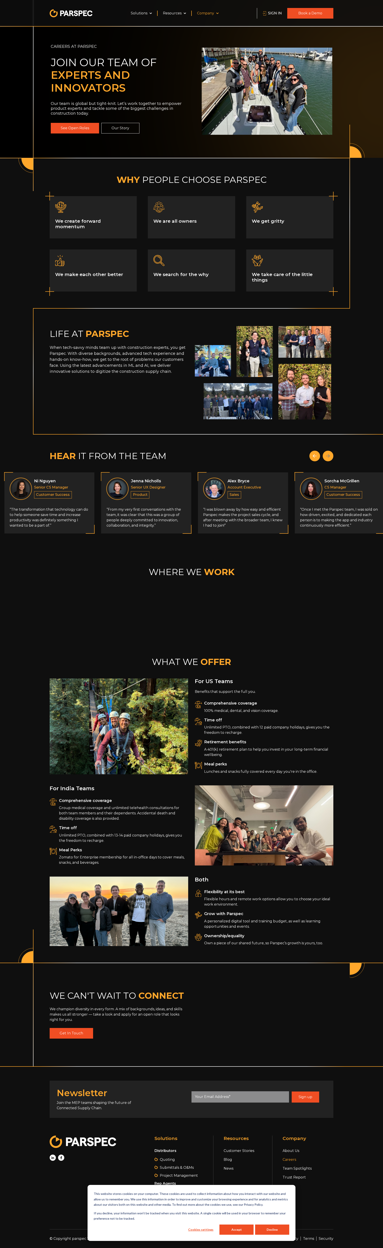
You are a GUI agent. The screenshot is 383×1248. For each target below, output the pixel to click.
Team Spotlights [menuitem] (297, 1168)
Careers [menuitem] (289, 1159)
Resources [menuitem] (172, 13)
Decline (272, 1229)
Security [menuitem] (326, 1238)
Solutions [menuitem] (139, 13)
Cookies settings (200, 1229)
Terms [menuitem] (308, 1238)
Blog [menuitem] (228, 1159)
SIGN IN (275, 13)
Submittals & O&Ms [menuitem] (177, 1167)
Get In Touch (71, 1033)
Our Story (120, 128)
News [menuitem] (228, 1168)
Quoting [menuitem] (167, 1159)
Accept (236, 1229)
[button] (314, 456)
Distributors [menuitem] (165, 1151)
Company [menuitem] (205, 13)
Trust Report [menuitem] (294, 1177)
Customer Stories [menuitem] (239, 1151)
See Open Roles (75, 128)
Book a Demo (310, 13)
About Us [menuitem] (291, 1151)
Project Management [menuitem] (179, 1175)
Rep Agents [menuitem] (165, 1183)
